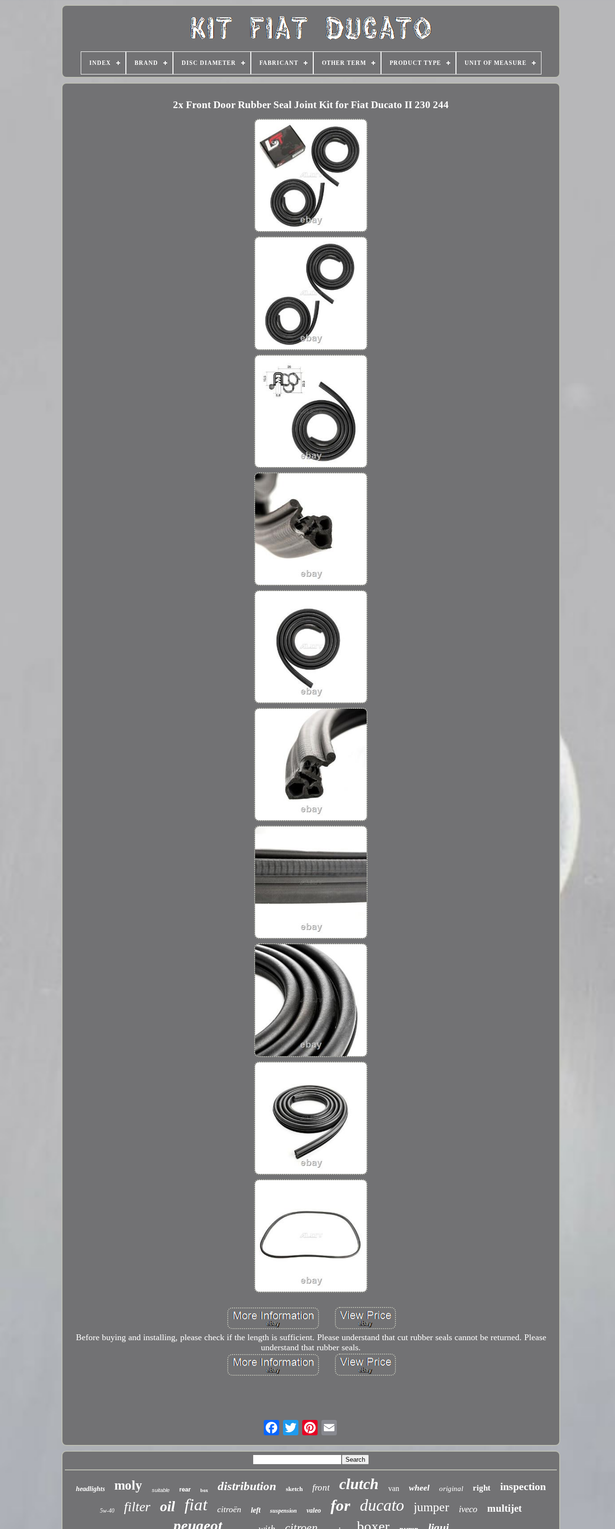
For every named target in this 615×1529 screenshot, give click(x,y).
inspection (523, 1486)
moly (128, 1485)
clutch (359, 1483)
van (393, 1488)
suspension (283, 1510)
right (482, 1487)
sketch (294, 1488)
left (255, 1510)
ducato (382, 1505)
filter (137, 1506)
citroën (229, 1509)
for (340, 1505)
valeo (314, 1510)
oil (167, 1506)
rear (185, 1489)
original (451, 1488)
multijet (504, 1508)
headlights (90, 1488)
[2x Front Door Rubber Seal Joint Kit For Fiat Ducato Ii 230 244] (311, 176)
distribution (247, 1486)
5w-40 (107, 1510)
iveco (468, 1509)
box (204, 1490)
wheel (419, 1487)
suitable (161, 1490)
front (321, 1487)
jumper (431, 1507)
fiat (196, 1504)
